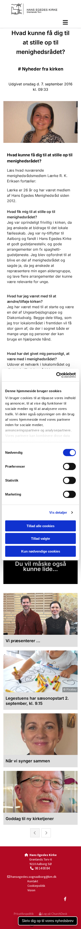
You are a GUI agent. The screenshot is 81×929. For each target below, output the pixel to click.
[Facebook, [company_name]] (65, 899)
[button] (40, 22)
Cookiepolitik (36, 886)
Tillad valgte (40, 538)
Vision (31, 890)
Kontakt (32, 881)
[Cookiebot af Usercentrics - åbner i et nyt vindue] (57, 375)
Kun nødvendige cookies (40, 551)
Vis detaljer (58, 512)
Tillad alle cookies (40, 526)
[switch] (69, 466)
